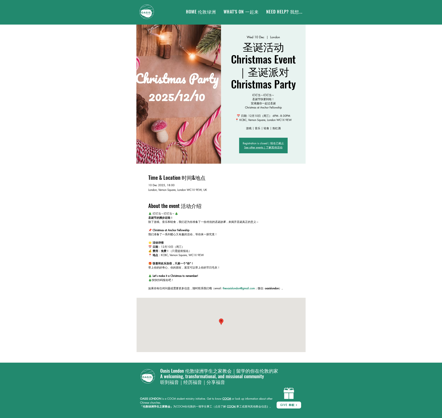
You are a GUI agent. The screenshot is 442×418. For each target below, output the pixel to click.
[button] (241, 12)
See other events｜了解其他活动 (263, 147)
